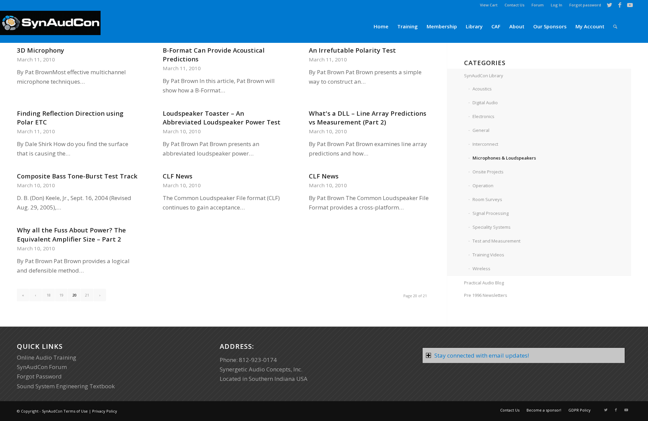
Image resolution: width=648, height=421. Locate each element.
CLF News (177, 176)
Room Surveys (487, 199)
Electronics (483, 116)
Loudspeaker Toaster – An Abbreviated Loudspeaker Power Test (221, 117)
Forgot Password (39, 376)
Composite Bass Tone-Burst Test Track (77, 176)
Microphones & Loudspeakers (504, 158)
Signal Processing (491, 213)
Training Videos (488, 255)
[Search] (615, 26)
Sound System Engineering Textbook (66, 386)
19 (61, 295)
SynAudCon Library (483, 76)
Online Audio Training (46, 357)
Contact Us (514, 4)
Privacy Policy (104, 411)
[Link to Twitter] (610, 5)
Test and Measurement (496, 241)
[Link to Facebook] (620, 5)
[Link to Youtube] (630, 5)
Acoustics (482, 89)
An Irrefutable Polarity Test (352, 50)
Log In (556, 4)
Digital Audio (485, 103)
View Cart (488, 4)
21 (87, 295)
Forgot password (585, 4)
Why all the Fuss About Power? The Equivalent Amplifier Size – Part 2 (71, 234)
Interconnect (485, 144)
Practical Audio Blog (484, 283)
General (481, 130)
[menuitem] (489, 5)
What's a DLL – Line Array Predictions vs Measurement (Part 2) (367, 117)
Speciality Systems (492, 227)
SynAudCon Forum (42, 367)
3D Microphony (40, 50)
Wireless (481, 268)
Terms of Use (75, 411)
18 (49, 295)
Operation (483, 186)
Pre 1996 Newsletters (485, 295)
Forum (538, 4)
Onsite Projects (488, 172)
